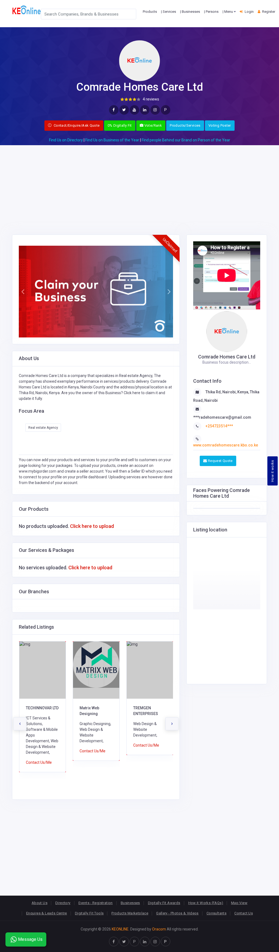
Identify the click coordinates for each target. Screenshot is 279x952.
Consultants (216, 913)
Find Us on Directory (66, 140)
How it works (273, 471)
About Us (39, 903)
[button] (22, 291)
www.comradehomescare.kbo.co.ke (225, 445)
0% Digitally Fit (120, 125)
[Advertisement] (139, 183)
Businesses (130, 903)
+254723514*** (219, 426)
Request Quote (219, 461)
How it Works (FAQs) (205, 903)
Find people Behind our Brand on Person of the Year (186, 140)
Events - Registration (95, 903)
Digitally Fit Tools (89, 913)
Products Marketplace (129, 913)
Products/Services (185, 125)
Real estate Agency (43, 428)
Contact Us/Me (39, 751)
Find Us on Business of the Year (112, 140)
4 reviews (151, 99)
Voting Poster (219, 125)
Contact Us (243, 913)
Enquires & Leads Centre (46, 913)
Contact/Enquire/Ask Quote (76, 125)
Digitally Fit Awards (164, 903)
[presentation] (19, 723)
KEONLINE (120, 929)
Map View (239, 903)
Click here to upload (92, 526)
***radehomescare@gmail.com (222, 417)
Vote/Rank (152, 125)
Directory (63, 903)
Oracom (159, 929)
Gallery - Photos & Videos (177, 913)
